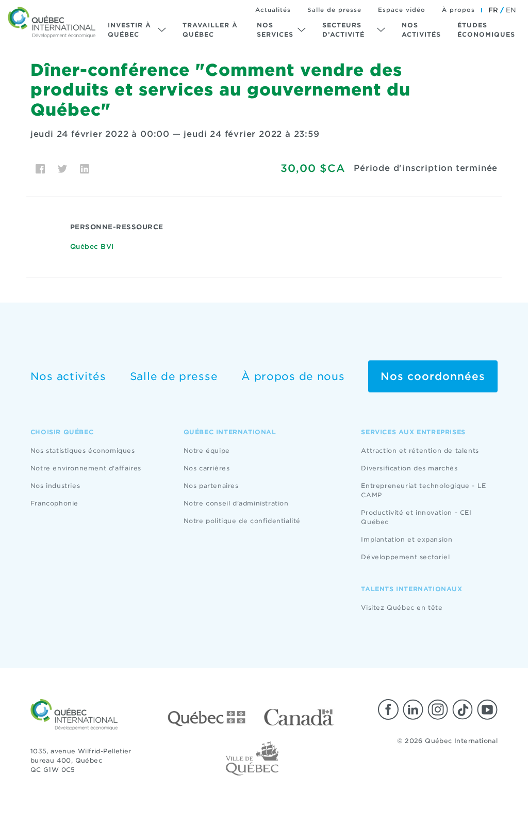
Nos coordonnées (433, 376)
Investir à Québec (129, 29)
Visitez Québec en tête (401, 607)
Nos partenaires (211, 485)
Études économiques (486, 29)
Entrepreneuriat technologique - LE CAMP (423, 490)
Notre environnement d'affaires (85, 468)
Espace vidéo (401, 9)
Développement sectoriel (405, 557)
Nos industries (55, 485)
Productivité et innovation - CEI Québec (416, 517)
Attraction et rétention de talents (419, 450)
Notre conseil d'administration (236, 503)
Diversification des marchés (409, 468)
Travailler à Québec (210, 29)
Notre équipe (207, 450)
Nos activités (421, 29)
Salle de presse (334, 9)
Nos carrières (207, 468)
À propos (458, 9)
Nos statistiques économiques (82, 450)
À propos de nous (292, 376)
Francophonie (54, 503)
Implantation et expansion (406, 539)
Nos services (275, 29)
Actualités (273, 9)
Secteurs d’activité (343, 29)
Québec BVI (92, 246)
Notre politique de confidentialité (242, 521)
